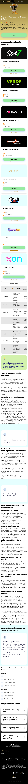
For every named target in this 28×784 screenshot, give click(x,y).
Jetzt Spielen (14, 188)
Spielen (14, 35)
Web (22, 1)
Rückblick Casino (14, 73)
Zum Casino (14, 70)
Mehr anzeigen (14, 283)
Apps (18, 1)
